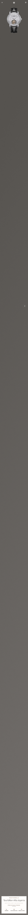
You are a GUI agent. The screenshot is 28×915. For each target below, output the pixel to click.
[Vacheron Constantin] (14, 2)
